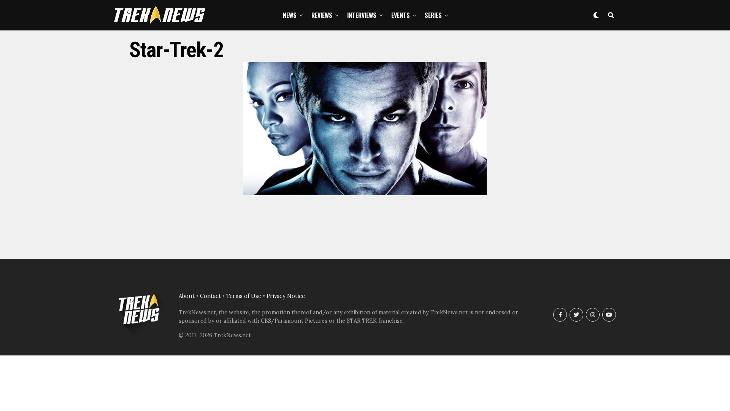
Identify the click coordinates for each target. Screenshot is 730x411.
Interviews (361, 15)
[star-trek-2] (365, 193)
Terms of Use (243, 296)
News (290, 15)
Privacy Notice (286, 296)
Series (433, 15)
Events (400, 15)
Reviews (321, 15)
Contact (210, 296)
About (187, 296)
